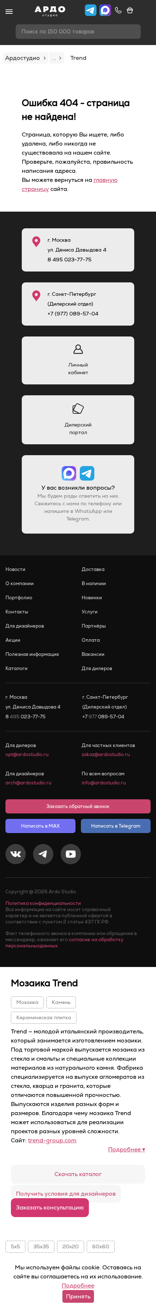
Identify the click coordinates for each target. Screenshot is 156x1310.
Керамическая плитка (43, 1017)
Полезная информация (32, 654)
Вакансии (93, 654)
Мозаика (27, 1002)
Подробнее (78, 1285)
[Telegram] (43, 855)
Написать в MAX (40, 826)
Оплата (91, 640)
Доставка (93, 569)
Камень (61, 1002)
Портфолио (18, 598)
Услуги (90, 612)
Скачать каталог (78, 1174)
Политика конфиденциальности (43, 903)
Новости (15, 569)
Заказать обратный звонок (78, 806)
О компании (19, 583)
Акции (12, 640)
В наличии (94, 583)
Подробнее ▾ (126, 1149)
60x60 (100, 1246)
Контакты (16, 612)
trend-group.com (52, 1140)
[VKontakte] (15, 855)
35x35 (41, 1246)
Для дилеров (97, 668)
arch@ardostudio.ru (28, 783)
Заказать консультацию (50, 1207)
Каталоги (16, 668)
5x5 (15, 1246)
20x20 (70, 1246)
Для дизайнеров (24, 626)
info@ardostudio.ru (104, 783)
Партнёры (94, 626)
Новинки (92, 598)
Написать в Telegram (115, 826)
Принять (78, 1296)
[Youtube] (71, 855)
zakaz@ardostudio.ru (106, 754)
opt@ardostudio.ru (27, 754)
